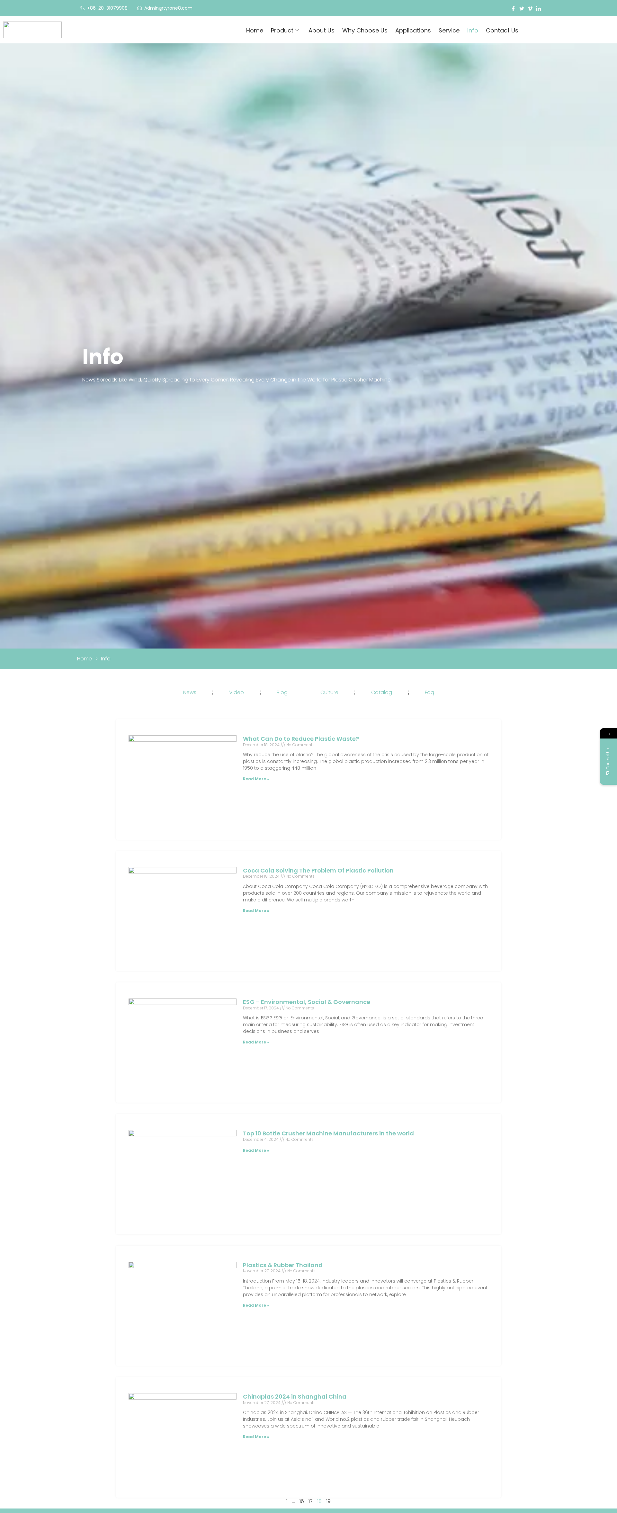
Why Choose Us (365, 30)
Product (282, 30)
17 (310, 1501)
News (189, 692)
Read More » (256, 779)
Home (254, 30)
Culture (329, 692)
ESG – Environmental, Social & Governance (306, 1002)
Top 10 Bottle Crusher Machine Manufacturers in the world (328, 1133)
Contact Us (502, 30)
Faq (429, 692)
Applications (413, 30)
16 (302, 1501)
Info (472, 30)
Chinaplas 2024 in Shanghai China (294, 1396)
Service (449, 30)
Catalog (381, 692)
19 (328, 1501)
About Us (321, 30)
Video (236, 692)
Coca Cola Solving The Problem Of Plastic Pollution (318, 870)
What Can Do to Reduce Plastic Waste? (301, 739)
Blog (282, 692)
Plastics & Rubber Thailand (283, 1265)
